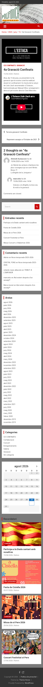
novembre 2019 (10, 422)
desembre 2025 (10, 317)
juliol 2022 (7, 389)
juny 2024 (7, 350)
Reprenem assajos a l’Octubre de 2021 (22, 139)
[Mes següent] (36, 466)
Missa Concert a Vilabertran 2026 (17, 243)
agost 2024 (8, 344)
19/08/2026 (8, 555)
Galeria (6, 449)
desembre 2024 (10, 335)
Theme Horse (24, 680)
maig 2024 (8, 353)
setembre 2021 (9, 404)
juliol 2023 (7, 374)
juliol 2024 (7, 347)
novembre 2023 (10, 365)
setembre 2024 (9, 341)
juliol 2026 (7, 305)
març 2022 (8, 401)
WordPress (29, 683)
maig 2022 (8, 395)
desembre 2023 (10, 362)
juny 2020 (7, 407)
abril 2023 (7, 383)
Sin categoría (9, 455)
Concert (7, 443)
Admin (16, 74)
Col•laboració (9, 440)
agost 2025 (8, 323)
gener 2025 (8, 332)
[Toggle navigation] (5, 26)
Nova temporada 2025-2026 (22, 257)
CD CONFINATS (10, 65)
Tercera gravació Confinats (16, 132)
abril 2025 (7, 329)
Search (37, 206)
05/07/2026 (8, 590)
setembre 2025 (9, 320)
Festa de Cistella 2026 (12, 228)
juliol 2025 (7, 326)
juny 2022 (7, 392)
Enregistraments (10, 446)
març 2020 (8, 413)
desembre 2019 (10, 419)
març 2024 (8, 359)
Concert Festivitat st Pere (14, 238)
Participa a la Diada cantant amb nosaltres (20, 223)
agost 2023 (8, 371)
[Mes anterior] (6, 466)
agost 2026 (8, 302)
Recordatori (10, 518)
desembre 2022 (10, 386)
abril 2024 (7, 356)
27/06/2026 (8, 661)
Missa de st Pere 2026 (12, 233)
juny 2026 (7, 308)
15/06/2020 (8, 74)
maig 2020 (8, 410)
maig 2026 (8, 311)
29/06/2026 (8, 625)
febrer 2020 (8, 416)
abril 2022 (7, 398)
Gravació (21, 65)
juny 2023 (7, 377)
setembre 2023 (9, 368)
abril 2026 (7, 314)
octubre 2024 (9, 338)
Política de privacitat (29, 677)
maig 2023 (8, 380)
